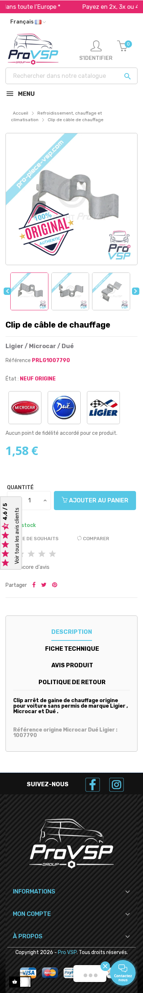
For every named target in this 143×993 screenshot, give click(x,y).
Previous (7, 291)
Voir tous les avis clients (17, 536)
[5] (52, 554)
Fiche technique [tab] (72, 648)
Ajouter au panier (97, 500)
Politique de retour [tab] (72, 682)
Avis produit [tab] (72, 665)
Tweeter (44, 585)
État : (12, 379)
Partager (34, 585)
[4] (41, 554)
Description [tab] (71, 631)
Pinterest (54, 585)
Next (135, 291)
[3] (31, 554)
